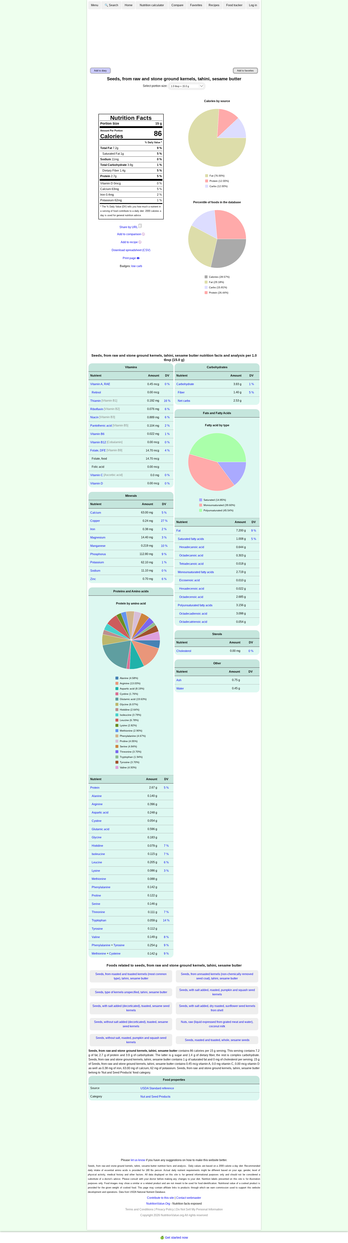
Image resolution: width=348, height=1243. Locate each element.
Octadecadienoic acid (193, 613)
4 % (167, 450)
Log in (253, 5)
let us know (138, 1160)
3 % (164, 537)
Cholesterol (183, 651)
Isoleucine (98, 854)
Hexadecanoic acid (191, 547)
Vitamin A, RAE (100, 384)
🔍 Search (111, 5)
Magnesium (97, 537)
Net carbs (184, 400)
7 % (166, 845)
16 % (167, 400)
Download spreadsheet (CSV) (131, 250)
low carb (136, 266)
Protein (95, 787)
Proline (96, 895)
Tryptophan (99, 920)
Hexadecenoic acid (191, 588)
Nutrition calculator (152, 5)
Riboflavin (96, 408)
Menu (94, 5)
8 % (166, 936)
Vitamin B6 (97, 433)
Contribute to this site (160, 1197)
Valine (96, 936)
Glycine (97, 837)
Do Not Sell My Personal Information (199, 1209)
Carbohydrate (185, 384)
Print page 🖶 (131, 258)
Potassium (97, 562)
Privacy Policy (165, 1209)
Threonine (98, 912)
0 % (167, 384)
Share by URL (128, 227)
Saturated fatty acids (191, 538)
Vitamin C (96, 475)
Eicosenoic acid (189, 580)
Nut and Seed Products (155, 1096)
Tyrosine (97, 928)
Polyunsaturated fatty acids (195, 605)
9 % (164, 554)
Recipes (214, 5)
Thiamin (95, 400)
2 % (167, 425)
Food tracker (234, 5)
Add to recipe (129, 242)
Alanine (97, 795)
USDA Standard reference (157, 1088)
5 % (164, 512)
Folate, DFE (98, 450)
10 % (164, 545)
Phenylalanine (101, 887)
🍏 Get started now (174, 1237)
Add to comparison (129, 234)
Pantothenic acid (101, 425)
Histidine (97, 845)
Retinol (96, 392)
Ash (178, 680)
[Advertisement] (174, 36)
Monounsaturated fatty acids (196, 571)
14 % (166, 920)
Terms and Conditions (139, 1209)
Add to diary (100, 70)
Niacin (94, 417)
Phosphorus (98, 554)
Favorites (196, 5)
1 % (167, 433)
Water (180, 688)
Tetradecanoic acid (191, 563)
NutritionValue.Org (158, 1203)
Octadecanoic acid (191, 555)
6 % (167, 408)
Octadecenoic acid (191, 596)
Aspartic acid (100, 812)
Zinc (93, 579)
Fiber (181, 392)
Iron (92, 529)
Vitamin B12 (98, 442)
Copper (95, 520)
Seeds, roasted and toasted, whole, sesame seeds (217, 1040)
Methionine (99, 878)
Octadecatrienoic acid (193, 621)
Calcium (95, 512)
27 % (164, 520)
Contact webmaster (188, 1197)
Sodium (95, 570)
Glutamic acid (100, 829)
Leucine (97, 862)
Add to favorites (245, 70)
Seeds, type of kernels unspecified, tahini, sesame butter (131, 992)
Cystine (97, 820)
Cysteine (115, 953)
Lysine (96, 870)
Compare (177, 5)
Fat (178, 530)
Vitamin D (96, 483)
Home (128, 5)
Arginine (97, 804)
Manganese (97, 545)
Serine (96, 903)
